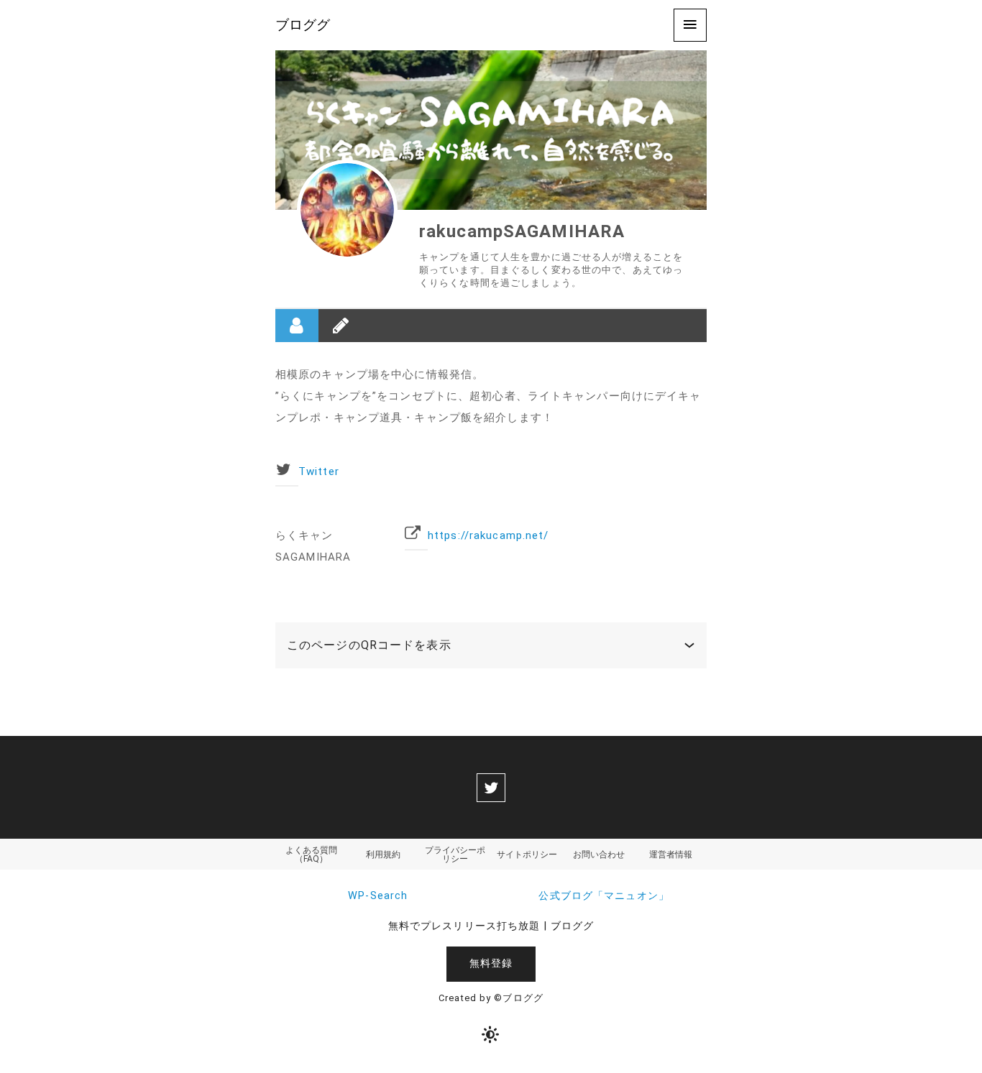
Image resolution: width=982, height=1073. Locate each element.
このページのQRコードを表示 (369, 645)
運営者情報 (670, 854)
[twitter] (491, 787)
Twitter (318, 471)
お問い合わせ (599, 854)
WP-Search (378, 896)
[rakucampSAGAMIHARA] (347, 210)
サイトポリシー (527, 854)
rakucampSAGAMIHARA (522, 231)
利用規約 (383, 854)
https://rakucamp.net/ (488, 535)
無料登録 (491, 963)
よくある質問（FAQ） (311, 854)
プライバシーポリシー (455, 854)
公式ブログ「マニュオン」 (603, 896)
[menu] (690, 25)
